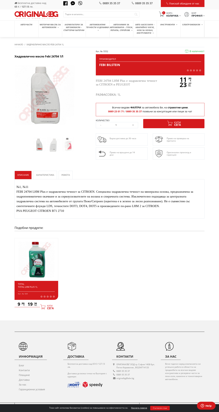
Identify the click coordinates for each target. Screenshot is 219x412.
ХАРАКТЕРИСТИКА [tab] (45, 175)
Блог (21, 365)
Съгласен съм (160, 408)
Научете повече (139, 407)
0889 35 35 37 (111, 3)
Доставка (24, 379)
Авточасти (27, 24)
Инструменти (167, 24)
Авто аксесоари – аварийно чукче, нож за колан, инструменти (145, 28)
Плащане (24, 375)
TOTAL (21, 284)
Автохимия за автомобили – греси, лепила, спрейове (121, 27)
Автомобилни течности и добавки (97, 26)
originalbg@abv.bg (125, 378)
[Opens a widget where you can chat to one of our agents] (206, 406)
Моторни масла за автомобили (50, 26)
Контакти (24, 370)
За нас (22, 384)
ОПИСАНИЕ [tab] (23, 175)
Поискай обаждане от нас (184, 3)
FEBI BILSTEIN (109, 65)
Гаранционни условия (32, 389)
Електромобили (191, 24)
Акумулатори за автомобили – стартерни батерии (73, 27)
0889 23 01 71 (116, 111)
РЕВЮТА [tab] (65, 175)
